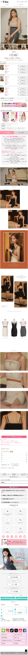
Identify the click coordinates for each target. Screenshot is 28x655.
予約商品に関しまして (4, 474)
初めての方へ (4, 634)
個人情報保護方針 (18, 640)
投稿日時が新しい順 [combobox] (5, 464)
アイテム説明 (7, 132)
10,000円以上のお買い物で (8, 514)
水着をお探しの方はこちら (21, 597)
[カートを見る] (26, 1)
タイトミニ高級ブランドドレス (13, 440)
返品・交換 (17, 637)
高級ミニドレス (3, 440)
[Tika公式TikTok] (20, 536)
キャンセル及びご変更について (23, 474)
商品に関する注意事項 (14, 474)
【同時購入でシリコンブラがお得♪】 (7, 98)
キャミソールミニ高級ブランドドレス (7, 442)
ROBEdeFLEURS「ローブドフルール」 (7, 6)
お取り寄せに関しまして (14, 476)
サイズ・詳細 (21, 132)
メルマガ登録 (13, 591)
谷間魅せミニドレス (18, 442)
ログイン (13, 584)
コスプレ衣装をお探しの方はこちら (7, 597)
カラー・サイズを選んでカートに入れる (14, 436)
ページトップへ (26, 651)
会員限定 (8, 523)
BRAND (7, 4)
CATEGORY (21, 4)
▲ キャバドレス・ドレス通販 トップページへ (19, 595)
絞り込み (15, 464)
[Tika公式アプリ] (14, 542)
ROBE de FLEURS (16, 6)
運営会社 (3, 643)
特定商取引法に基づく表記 (7, 640)
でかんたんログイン (20, 532)
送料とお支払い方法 (18, 634)
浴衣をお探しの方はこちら (14, 599)
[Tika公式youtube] (24, 536)
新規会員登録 (13, 577)
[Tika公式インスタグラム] (3, 536)
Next (26, 26)
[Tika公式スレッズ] (8, 536)
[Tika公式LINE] (16, 536)
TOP (0, 6)
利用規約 (16, 643)
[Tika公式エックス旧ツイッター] (12, 536)
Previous (1, 26)
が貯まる (7, 532)
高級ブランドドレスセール (5, 444)
